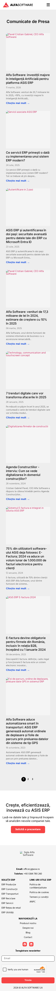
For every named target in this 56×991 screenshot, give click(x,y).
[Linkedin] (31, 944)
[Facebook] (25, 944)
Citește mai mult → (18, 103)
